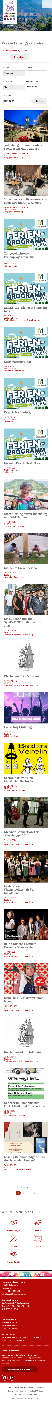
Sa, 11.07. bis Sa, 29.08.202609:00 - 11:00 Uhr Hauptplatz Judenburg (25, 205)
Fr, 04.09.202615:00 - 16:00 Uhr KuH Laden (22, 467)
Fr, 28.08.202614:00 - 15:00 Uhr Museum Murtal (19, 259)
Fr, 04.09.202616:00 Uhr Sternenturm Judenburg (26, 519)
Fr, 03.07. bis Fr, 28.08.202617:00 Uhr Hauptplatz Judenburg (24, 151)
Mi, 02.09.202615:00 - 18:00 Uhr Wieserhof (18, 416)
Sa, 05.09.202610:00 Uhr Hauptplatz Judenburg (20, 572)
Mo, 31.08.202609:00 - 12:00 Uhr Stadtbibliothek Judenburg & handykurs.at (25, 313)
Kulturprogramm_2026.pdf (16, 51)
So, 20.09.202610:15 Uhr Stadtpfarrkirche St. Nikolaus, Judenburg (21, 680)
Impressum (40, 1387)
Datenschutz (12, 1391)
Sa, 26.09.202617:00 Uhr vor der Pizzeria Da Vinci (20, 783)
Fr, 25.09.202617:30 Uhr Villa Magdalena (18, 731)
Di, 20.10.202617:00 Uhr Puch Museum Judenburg (24, 1108)
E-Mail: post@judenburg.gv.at (14, 1294)
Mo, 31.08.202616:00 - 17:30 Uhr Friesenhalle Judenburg (18, 366)
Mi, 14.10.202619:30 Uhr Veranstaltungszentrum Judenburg (23, 1003)
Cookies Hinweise (27, 1391)
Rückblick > (19, 57)
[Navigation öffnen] (47, 4)
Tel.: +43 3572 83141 (11, 1291)
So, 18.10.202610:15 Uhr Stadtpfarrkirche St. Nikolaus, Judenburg (22, 1056)
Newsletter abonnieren (20, 1369)
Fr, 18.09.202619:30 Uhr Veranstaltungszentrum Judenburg (23, 626)
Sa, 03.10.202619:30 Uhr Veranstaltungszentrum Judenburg (19, 893)
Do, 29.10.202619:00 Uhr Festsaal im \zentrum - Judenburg (24, 1162)
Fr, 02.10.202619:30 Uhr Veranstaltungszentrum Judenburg (22, 837)
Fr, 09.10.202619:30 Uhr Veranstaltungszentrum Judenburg (20, 949)
